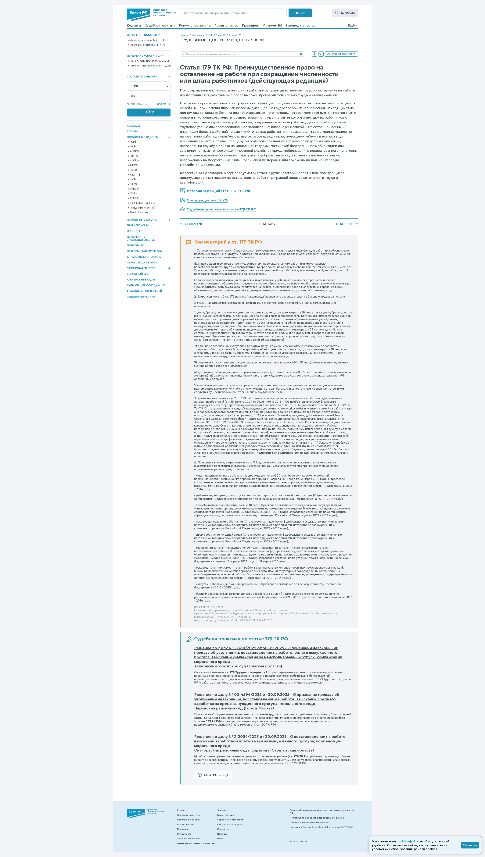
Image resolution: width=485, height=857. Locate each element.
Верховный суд (138, 274)
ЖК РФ (134, 165)
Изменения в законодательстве (141, 238)
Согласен (470, 845)
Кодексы (134, 25)
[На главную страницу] (151, 15)
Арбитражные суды (141, 279)
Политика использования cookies (309, 822)
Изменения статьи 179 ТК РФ (147, 40)
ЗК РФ (133, 170)
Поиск (300, 13)
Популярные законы (195, 25)
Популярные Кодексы (142, 137)
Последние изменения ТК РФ (147, 44)
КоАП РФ (135, 174)
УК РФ (133, 193)
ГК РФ (133, 141)
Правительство (226, 25)
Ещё (351, 25)
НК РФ (133, 146)
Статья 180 (344, 224)
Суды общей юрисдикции (146, 285)
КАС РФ (134, 160)
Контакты (223, 829)
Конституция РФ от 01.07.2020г (150, 60)
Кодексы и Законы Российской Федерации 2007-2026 (322, 827)
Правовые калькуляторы (145, 251)
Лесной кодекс (139, 212)
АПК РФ (134, 151)
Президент (251, 25)
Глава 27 (221, 35)
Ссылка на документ (341, 54)
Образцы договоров (142, 262)
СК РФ (133, 179)
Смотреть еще (216, 775)
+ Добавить (163, 103)
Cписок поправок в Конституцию (151, 65)
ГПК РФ (134, 156)
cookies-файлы (408, 841)
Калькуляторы (225, 814)
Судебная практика (160, 25)
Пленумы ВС (272, 25)
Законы (132, 131)
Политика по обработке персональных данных (317, 817)
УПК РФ (134, 198)
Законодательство (300, 25)
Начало (184, 35)
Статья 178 (193, 224)
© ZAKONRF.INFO (300, 841)
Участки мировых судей (144, 291)
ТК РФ (133, 184)
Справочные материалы (144, 257)
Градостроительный (143, 207)
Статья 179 (235, 35)
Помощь (347, 13)
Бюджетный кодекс (142, 203)
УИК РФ (134, 188)
